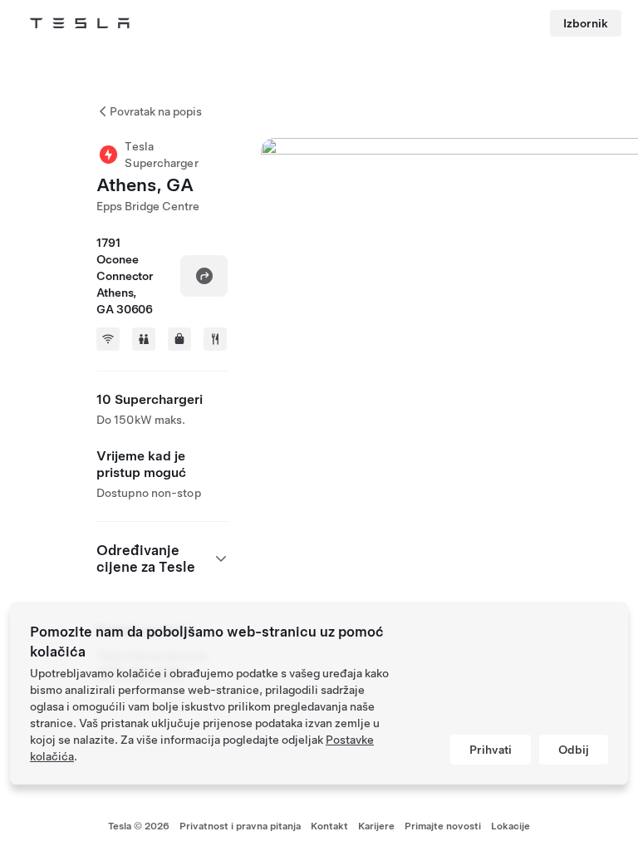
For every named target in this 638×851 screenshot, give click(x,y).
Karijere (376, 826)
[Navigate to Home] (80, 23)
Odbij (573, 749)
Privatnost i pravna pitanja (240, 826)
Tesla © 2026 (138, 826)
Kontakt (329, 826)
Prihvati (490, 749)
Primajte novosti (443, 826)
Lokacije (510, 826)
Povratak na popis (156, 111)
